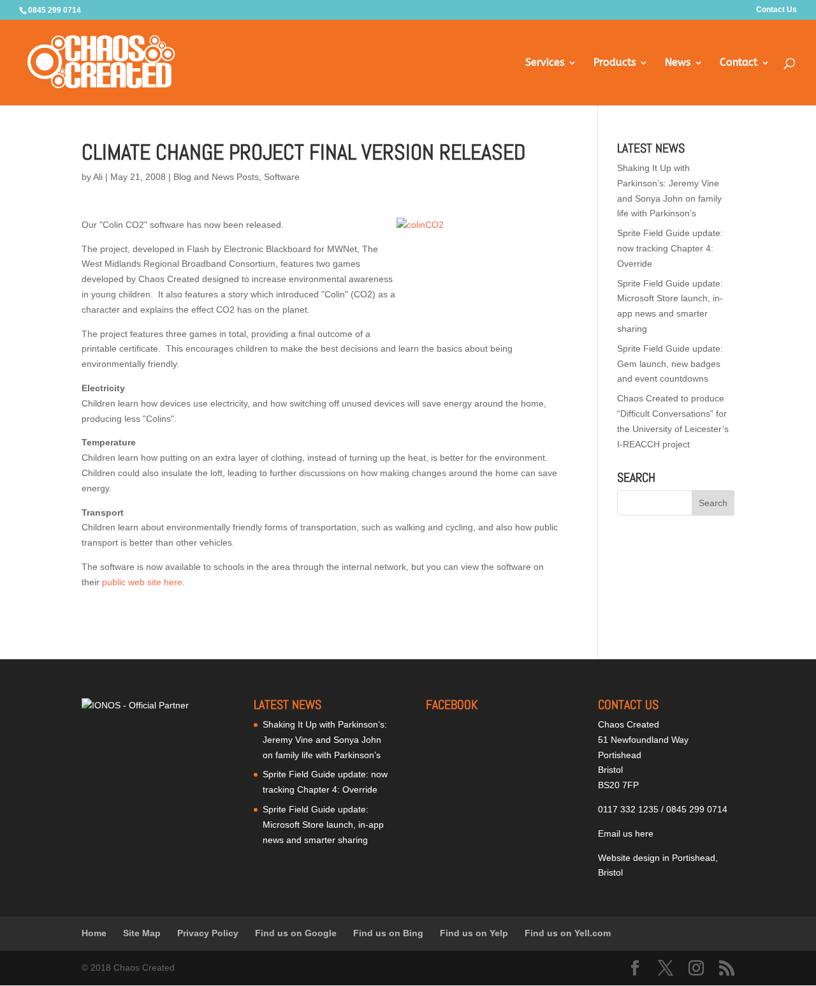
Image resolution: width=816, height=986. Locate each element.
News (677, 63)
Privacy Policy (207, 933)
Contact (738, 63)
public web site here (142, 582)
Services (544, 63)
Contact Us (776, 10)
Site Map (142, 933)
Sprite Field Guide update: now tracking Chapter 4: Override (670, 248)
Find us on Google (296, 933)
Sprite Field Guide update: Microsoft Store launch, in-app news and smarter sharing (323, 824)
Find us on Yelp (474, 933)
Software (282, 177)
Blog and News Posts (216, 177)
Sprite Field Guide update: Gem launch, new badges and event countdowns (670, 363)
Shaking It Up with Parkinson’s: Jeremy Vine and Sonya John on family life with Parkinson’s (325, 739)
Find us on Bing (388, 933)
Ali (98, 177)
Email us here (625, 833)
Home (94, 933)
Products (615, 63)
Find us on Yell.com (568, 933)
